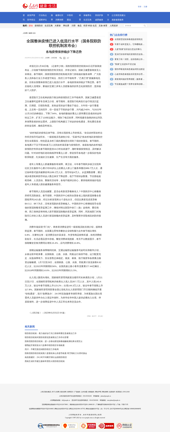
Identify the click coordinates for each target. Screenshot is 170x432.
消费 (74, 26)
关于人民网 (55, 392)
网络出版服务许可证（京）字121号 (97, 409)
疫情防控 (39, 26)
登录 (139, 7)
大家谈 (58, 26)
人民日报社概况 (45, 392)
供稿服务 (91, 392)
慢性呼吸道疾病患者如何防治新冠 (129, 69)
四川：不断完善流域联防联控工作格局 (42, 349)
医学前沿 (31, 20)
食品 (80, 26)
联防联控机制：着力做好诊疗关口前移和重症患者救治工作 (51, 333)
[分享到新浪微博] (68, 58)
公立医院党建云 (119, 15)
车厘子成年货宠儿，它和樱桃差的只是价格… (129, 44)
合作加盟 (84, 392)
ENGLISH (126, 392)
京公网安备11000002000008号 (131, 409)
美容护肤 (99, 15)
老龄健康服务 (118, 20)
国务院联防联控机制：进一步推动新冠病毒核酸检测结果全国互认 (54, 341)
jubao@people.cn (106, 396)
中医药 (70, 15)
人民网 (25, 33)
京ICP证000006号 (115, 409)
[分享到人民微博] (64, 58)
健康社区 (59, 15)
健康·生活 (32, 33)
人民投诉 (114, 26)
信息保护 (112, 392)
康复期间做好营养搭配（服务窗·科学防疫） (129, 79)
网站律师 (105, 392)
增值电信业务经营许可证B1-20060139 (82, 404)
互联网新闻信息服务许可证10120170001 (55, 404)
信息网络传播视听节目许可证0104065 (41, 409)
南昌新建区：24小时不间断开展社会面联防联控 (46, 357)
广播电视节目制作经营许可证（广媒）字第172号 (112, 404)
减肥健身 (99, 20)
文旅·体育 (103, 26)
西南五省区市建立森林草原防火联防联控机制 (45, 361)
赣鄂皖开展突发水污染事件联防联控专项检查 (45, 345)
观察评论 (43, 20)
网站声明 (98, 392)
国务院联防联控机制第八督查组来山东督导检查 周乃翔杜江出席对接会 (56, 353)
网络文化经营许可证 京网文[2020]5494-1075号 (70, 409)
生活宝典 (87, 20)
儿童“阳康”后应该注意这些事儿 (128, 49)
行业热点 (43, 15)
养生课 (66, 26)
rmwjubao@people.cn (113, 400)
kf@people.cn (66, 400)
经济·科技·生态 (90, 26)
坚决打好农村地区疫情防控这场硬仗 (129, 54)
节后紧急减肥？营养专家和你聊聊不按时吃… (129, 84)
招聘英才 (70, 392)
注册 (145, 7)
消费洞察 (59, 20)
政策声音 (31, 15)
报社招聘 (63, 392)
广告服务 (77, 392)
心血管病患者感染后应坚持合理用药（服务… (129, 74)
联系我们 (119, 392)
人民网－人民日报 (51, 58)
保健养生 (87, 15)
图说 (69, 20)
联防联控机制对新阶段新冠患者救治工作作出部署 (47, 337)
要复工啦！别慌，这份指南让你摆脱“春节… (129, 59)
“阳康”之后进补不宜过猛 (125, 64)
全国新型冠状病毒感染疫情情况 (128, 39)
